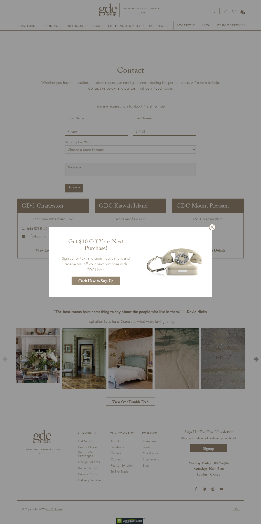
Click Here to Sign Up (95, 281)
